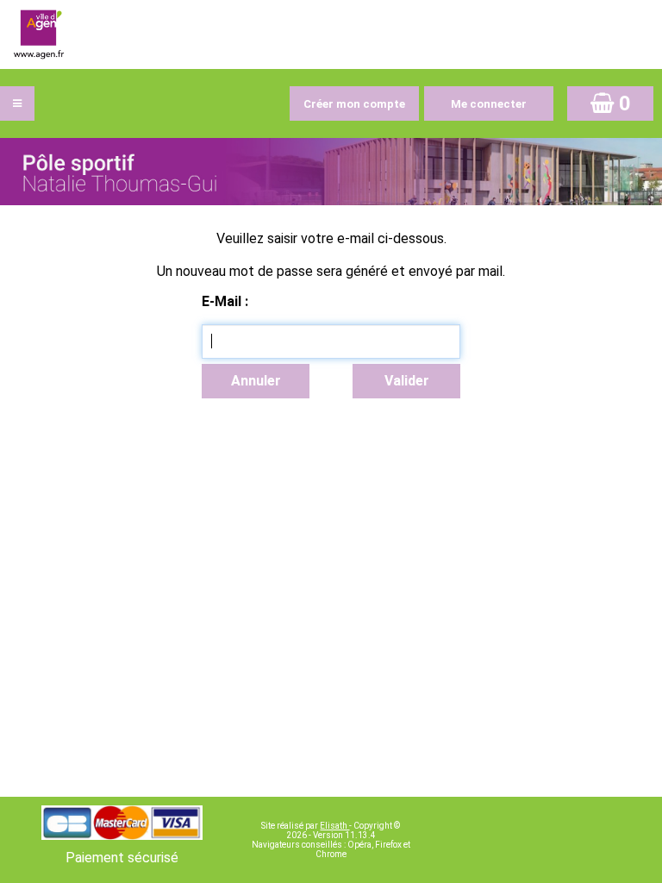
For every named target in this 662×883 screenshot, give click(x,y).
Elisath (334, 825)
